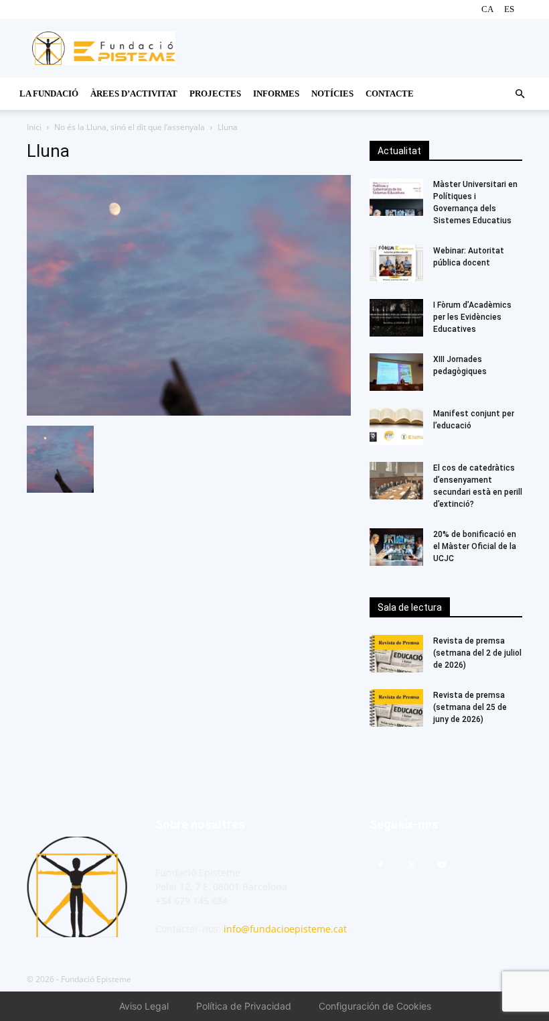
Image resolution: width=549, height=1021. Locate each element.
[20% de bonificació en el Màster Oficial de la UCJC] (396, 547)
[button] (519, 94)
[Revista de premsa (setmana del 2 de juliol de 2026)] (396, 653)
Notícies (332, 93)
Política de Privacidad (243, 1006)
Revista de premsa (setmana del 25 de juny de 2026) (470, 707)
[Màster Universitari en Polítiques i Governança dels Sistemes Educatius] (396, 197)
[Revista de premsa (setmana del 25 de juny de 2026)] (396, 708)
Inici (34, 127)
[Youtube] (442, 865)
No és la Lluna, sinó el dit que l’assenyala (129, 127)
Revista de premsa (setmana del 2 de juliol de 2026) (477, 653)
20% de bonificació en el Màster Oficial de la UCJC (474, 546)
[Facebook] (380, 865)
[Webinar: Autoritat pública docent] (396, 263)
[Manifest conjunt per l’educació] (396, 426)
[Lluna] (189, 412)
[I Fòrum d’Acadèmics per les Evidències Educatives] (396, 318)
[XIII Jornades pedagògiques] (396, 372)
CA (487, 9)
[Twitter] (411, 865)
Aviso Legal (144, 1006)
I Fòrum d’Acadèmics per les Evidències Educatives (473, 317)
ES (509, 9)
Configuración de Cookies (375, 1006)
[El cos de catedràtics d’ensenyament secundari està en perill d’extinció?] (396, 480)
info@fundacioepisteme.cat (285, 928)
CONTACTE (390, 93)
